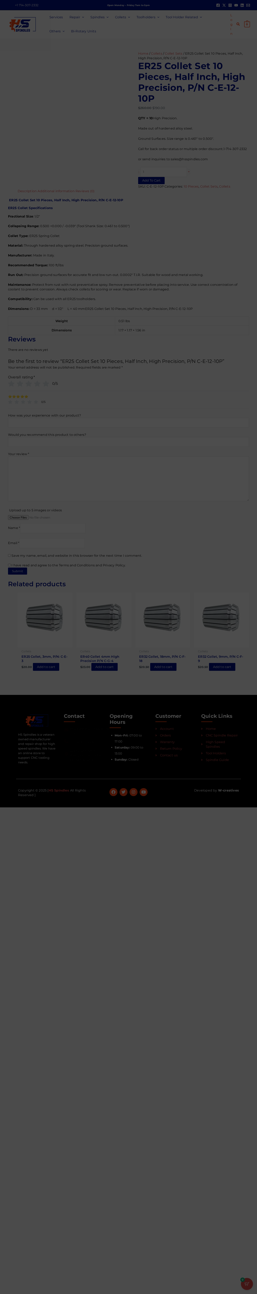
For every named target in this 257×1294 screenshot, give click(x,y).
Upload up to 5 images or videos (41, 492)
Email (136, 508)
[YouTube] (236, 5)
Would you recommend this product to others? (53, 447)
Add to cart (179, 169)
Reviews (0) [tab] (85, 201)
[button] (27, 5)
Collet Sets (171, 53)
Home (143, 53)
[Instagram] (230, 5)
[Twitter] (224, 5)
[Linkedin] (242, 5)
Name (20, 508)
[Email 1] (248, 5)
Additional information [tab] (51, 201)
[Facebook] (218, 5)
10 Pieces (188, 180)
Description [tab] (18, 201)
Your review (27, 466)
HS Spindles (59, 790)
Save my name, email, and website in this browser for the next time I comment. (82, 525)
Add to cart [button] (25, 658)
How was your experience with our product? (50, 427)
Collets (155, 53)
